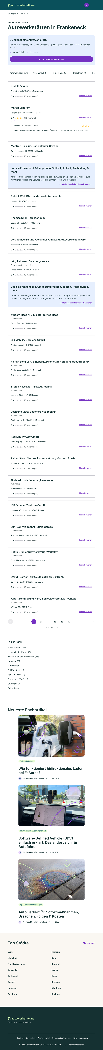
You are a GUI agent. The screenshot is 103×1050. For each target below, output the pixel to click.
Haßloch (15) (14, 661)
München (12, 958)
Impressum (83, 1038)
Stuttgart (56, 964)
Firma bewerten (85, 96)
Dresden (56, 982)
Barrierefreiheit (44, 1038)
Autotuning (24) (60, 73)
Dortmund (13, 976)
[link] (51, 90)
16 (62, 621)
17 (69, 621)
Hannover (12, 988)
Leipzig (55, 970)
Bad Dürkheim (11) (16, 674)
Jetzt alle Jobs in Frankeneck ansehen (76, 184)
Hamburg (56, 952)
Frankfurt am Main (16, 964)
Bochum (56, 994)
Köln (54, 958)
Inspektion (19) (80, 73)
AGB (75, 1038)
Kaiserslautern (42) (17, 647)
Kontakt (20, 1038)
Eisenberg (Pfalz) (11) (18, 679)
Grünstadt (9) (14, 683)
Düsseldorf (13, 970)
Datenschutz (31, 1038)
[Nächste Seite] (92, 621)
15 (55, 621)
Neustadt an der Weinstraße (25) (23, 656)
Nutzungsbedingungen (61, 1038)
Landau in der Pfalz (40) (19, 652)
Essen (54, 976)
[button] (86, 5)
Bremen (11, 982)
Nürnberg (56, 988)
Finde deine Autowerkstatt (51, 59)
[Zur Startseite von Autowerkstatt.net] (21, 5)
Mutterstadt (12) (15, 665)
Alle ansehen (89, 943)
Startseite (12, 14)
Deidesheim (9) (15, 688)
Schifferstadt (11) (16, 670)
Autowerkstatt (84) (19, 73)
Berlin (10, 952)
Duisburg (12, 994)
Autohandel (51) (40, 73)
